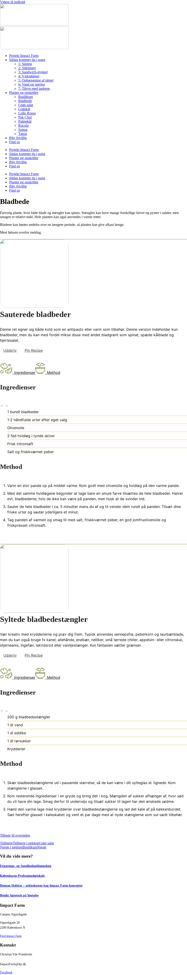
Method (53, 372)
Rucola (23, 125)
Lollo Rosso (27, 113)
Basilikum (25, 97)
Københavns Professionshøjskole (22, 875)
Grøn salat (25, 105)
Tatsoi (22, 134)
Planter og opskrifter (23, 93)
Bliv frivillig (18, 138)
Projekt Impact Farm (24, 56)
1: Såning (25, 64)
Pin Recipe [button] (34, 350)
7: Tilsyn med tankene (34, 88)
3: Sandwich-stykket (33, 72)
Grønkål (24, 109)
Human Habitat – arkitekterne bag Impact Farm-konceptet (41, 885)
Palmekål (24, 121)
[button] (2, 406)
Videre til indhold (12, 2)
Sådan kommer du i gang (27, 60)
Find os (14, 142)
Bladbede (25, 101)
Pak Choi (25, 117)
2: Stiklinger (27, 68)
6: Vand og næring (31, 84)
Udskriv (10, 350)
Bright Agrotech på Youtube (19, 895)
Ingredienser (24, 372)
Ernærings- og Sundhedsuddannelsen (25, 866)
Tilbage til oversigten (15, 835)
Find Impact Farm (11, 936)
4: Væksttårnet (28, 76)
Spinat (22, 130)
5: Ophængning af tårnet (35, 80)
